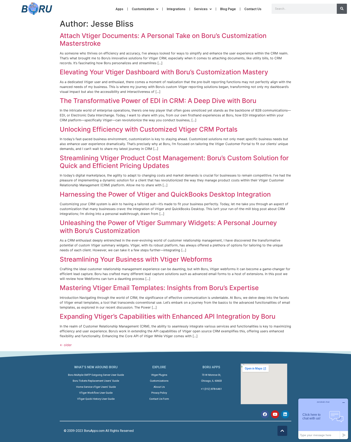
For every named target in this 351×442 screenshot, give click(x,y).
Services (201, 9)
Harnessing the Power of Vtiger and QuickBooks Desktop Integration (165, 194)
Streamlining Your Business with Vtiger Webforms (136, 259)
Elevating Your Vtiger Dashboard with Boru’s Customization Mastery (164, 72)
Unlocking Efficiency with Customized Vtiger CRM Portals (148, 129)
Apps (119, 9)
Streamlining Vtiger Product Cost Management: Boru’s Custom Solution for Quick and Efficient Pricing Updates (174, 162)
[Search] (342, 9)
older (66, 345)
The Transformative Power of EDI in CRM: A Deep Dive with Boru (158, 101)
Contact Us (252, 9)
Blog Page (228, 9)
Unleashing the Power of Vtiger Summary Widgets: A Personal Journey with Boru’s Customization (168, 226)
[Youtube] (275, 414)
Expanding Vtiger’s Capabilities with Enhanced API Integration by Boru (167, 316)
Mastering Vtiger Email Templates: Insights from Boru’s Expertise (159, 288)
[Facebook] (265, 414)
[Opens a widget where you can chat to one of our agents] (323, 419)
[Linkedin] (285, 414)
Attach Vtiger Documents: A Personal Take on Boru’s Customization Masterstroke (163, 39)
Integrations (176, 9)
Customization (143, 9)
